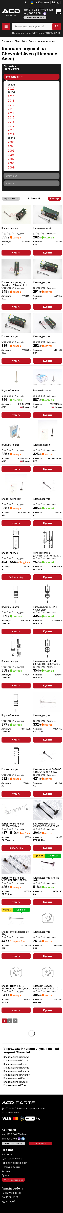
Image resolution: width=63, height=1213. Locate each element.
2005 (11, 150)
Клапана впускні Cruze (16, 1060)
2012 (11, 104)
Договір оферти (11, 1167)
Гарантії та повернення (14, 1162)
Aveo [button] (9, 183)
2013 (11, 109)
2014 (11, 113)
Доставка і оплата (12, 1158)
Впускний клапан (10, 390)
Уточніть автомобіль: (12, 67)
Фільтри (55, 199)
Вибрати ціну (16, 577)
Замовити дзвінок (13, 1143)
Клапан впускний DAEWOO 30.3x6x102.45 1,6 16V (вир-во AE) (47, 770)
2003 (11, 142)
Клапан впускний (42, 228)
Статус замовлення (13, 1180)
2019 (11, 134)
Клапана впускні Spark (16, 1082)
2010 (11, 96)
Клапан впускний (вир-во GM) (15, 933)
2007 (11, 159)
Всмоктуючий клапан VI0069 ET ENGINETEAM (46, 825)
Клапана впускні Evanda (16, 1067)
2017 (11, 126)
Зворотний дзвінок (35, 17)
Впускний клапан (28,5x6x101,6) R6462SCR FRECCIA (47, 554)
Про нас (6, 1175)
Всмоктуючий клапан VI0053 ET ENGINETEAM (14, 879)
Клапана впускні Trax (15, 1085)
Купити (16, 252)
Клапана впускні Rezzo (16, 1078)
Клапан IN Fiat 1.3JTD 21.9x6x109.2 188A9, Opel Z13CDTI (15, 987)
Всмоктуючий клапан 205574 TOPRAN (13, 825)
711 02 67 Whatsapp (38, 9)
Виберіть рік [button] (13, 76)
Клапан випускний (11, 499)
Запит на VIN (40, 1143)
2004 (11, 146)
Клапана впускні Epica (15, 1064)
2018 (11, 130)
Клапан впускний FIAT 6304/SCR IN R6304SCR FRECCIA (45, 662)
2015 (11, 117)
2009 (11, 167)
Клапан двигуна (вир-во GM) (46, 879)
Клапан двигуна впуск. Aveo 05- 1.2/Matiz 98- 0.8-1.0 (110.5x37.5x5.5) (16, 283)
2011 (11, 100)
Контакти (43, 2)
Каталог (6, 1171)
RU (26, 2)
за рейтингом (10, 199)
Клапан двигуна (10, 228)
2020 (11, 88)
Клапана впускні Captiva (16, 1057)
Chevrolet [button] (11, 175)
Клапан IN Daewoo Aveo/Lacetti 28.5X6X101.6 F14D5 (47, 987)
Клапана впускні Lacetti (16, 1071)
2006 (11, 154)
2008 (11, 163)
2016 (11, 121)
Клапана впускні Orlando (17, 1074)
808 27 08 (32, 13)
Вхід (56, 2)
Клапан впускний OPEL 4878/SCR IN (45, 608)
